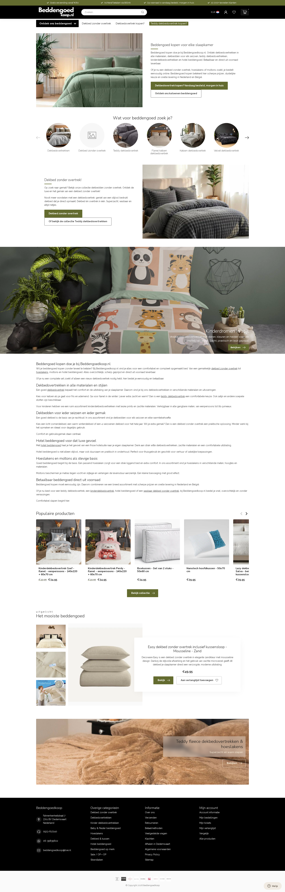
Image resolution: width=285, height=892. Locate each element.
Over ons (150, 812)
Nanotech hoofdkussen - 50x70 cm (206, 570)
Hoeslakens (97, 833)
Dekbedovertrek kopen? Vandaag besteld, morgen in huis (189, 85)
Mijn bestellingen (208, 817)
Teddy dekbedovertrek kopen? (169, 23)
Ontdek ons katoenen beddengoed (176, 93)
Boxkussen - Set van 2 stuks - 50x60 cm (155, 570)
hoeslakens (42, 372)
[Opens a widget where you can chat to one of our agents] (273, 886)
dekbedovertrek (55, 390)
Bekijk (161, 680)
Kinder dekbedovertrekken (105, 823)
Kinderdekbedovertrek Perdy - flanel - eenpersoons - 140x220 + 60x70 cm (107, 571)
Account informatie (209, 812)
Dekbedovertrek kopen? (130, 23)
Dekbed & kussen (100, 838)
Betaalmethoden (153, 828)
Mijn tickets (205, 823)
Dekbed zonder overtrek (96, 23)
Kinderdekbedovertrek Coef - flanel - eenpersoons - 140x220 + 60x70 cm (58, 571)
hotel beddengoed (51, 445)
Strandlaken (97, 859)
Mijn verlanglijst (207, 828)
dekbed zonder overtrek (224, 368)
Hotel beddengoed (101, 844)
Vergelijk (204, 833)
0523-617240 (50, 831)
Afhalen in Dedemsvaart (157, 844)
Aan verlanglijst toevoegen (197, 680)
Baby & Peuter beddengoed (106, 828)
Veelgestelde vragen (156, 833)
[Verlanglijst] (234, 12)
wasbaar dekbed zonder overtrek (161, 491)
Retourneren (151, 823)
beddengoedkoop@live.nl (57, 850)
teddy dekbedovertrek (173, 396)
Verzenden (151, 817)
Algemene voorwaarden (158, 849)
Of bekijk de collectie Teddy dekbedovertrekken (78, 221)
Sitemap (149, 859)
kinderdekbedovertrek (102, 491)
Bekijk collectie (140, 593)
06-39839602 (50, 841)
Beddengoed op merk (102, 849)
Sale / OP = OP (98, 854)
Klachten (149, 838)
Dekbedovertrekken (101, 817)
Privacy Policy (152, 854)
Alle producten (207, 838)
